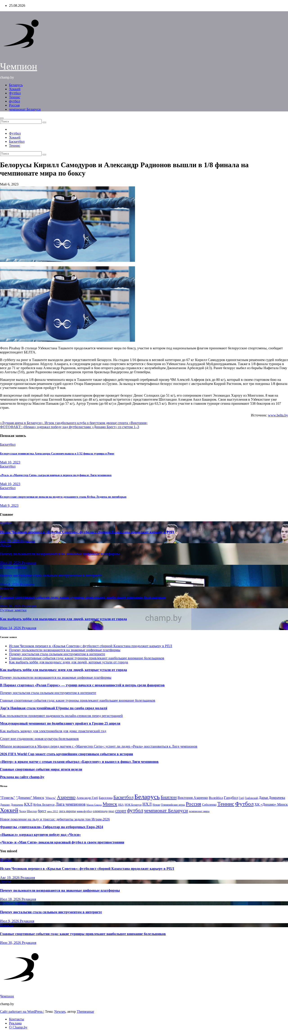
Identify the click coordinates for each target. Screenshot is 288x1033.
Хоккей (14, 89)
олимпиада (100, 811)
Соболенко (209, 804)
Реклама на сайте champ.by (22, 777)
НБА (121, 804)
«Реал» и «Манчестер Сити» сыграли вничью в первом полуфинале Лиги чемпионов (56, 475)
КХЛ (28, 804)
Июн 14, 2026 (11, 628)
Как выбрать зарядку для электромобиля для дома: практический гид (53, 731)
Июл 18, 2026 (11, 563)
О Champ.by (18, 1027)
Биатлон (169, 797)
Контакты (16, 1019)
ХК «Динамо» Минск (271, 804)
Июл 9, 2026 (10, 584)
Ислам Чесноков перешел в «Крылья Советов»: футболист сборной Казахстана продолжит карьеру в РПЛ (87, 532)
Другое (5, 545)
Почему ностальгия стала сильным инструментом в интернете (51, 575)
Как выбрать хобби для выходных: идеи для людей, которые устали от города (63, 619)
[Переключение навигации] (2, 118)
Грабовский (251, 798)
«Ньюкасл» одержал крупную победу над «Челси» (40, 834)
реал (111, 811)
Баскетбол (17, 141)
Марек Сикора (94, 804)
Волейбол (216, 798)
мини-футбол (84, 811)
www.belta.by (278, 415)
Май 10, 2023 (10, 462)
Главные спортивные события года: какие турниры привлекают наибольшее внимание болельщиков (83, 597)
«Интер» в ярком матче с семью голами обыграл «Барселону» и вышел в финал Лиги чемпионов (79, 762)
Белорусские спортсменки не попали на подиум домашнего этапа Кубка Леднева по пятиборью (63, 496)
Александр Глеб (87, 798)
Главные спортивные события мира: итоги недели (41, 769)
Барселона (105, 798)
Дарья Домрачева (272, 798)
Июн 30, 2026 (11, 606)
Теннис (14, 97)
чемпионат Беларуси (25, 109)
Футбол (15, 93)
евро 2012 (52, 811)
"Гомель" (7, 798)
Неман (156, 804)
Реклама (15, 1023)
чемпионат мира (199, 811)
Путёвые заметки (13, 567)
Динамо (5, 804)
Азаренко (66, 797)
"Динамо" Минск (30, 798)
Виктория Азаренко (193, 798)
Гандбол (231, 797)
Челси (22, 811)
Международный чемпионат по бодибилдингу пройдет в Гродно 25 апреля (60, 723)
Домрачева (17, 804)
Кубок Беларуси (44, 804)
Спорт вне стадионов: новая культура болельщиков (39, 739)
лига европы (67, 811)
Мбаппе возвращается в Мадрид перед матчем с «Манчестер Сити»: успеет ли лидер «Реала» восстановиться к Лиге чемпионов (98, 746)
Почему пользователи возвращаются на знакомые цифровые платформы (60, 554)
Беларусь (16, 85)
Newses (59, 1011)
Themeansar (85, 1011)
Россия (14, 105)
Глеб (241, 798)
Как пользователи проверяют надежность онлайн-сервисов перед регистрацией (61, 716)
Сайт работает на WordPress (21, 1011)
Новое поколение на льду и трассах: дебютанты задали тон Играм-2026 (55, 819)
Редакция (27, 541)
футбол (14, 101)
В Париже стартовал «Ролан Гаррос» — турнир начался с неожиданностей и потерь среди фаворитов (82, 685)
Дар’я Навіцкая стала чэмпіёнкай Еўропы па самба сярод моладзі (53, 708)
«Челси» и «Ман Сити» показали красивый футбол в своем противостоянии (62, 842)
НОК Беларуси (133, 804)
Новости (6, 588)
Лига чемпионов (71, 804)
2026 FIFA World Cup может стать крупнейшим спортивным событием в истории (66, 754)
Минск (110, 804)
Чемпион (18, 66)
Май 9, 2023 (9, 505)
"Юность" (50, 798)
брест (42, 811)
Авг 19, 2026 (10, 541)
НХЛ (147, 804)
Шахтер (32, 811)
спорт (120, 810)
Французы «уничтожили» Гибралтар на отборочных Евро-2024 (51, 827)
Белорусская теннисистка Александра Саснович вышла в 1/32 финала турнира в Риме (57, 453)
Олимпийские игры (173, 804)
